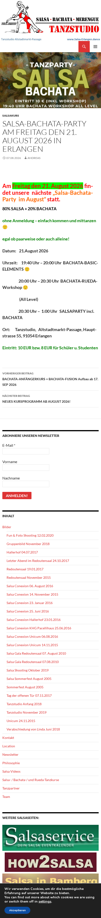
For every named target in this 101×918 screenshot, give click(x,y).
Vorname (9, 461)
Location (8, 746)
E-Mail (8, 445)
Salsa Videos (11, 771)
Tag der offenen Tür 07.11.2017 (29, 695)
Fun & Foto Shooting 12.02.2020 (30, 535)
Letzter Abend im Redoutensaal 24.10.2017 (38, 561)
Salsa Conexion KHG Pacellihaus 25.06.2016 (39, 628)
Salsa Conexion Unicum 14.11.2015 (32, 645)
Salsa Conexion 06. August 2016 (30, 586)
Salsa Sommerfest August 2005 (29, 679)
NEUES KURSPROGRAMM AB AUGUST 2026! (36, 398)
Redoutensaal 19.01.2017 (25, 569)
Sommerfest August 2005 (25, 687)
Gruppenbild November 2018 (28, 544)
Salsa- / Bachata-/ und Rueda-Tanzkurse (30, 780)
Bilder (6, 527)
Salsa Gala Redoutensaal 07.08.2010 (33, 662)
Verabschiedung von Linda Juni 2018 (33, 729)
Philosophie (11, 763)
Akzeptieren (17, 910)
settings (45, 902)
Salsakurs (10, 115)
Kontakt (8, 738)
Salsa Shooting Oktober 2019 (28, 670)
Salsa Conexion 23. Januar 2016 (30, 603)
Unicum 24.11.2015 (21, 721)
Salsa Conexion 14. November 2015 (32, 594)
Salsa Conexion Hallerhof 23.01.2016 (34, 620)
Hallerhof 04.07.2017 (22, 552)
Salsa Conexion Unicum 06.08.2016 (32, 636)
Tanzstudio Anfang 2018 (24, 704)
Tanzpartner (11, 788)
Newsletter (10, 754)
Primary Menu (95, 46)
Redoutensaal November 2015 (29, 577)
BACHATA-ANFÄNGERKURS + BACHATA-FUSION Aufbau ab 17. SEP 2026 (50, 379)
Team (6, 797)
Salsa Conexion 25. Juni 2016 (28, 611)
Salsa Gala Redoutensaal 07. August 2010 (36, 653)
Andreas (33, 158)
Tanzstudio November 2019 (27, 712)
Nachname (11, 478)
